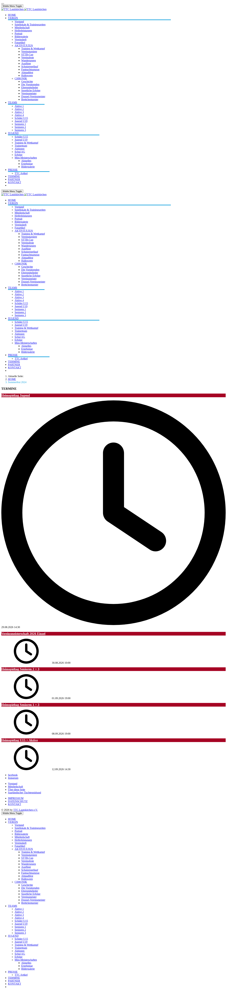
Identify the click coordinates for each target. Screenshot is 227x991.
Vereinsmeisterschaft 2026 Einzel (23, 633)
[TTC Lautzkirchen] (24, 9)
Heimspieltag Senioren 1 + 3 (20, 704)
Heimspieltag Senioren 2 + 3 (20, 669)
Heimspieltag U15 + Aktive (19, 740)
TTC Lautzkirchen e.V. (25, 809)
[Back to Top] (2, 3)
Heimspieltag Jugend (15, 395)
